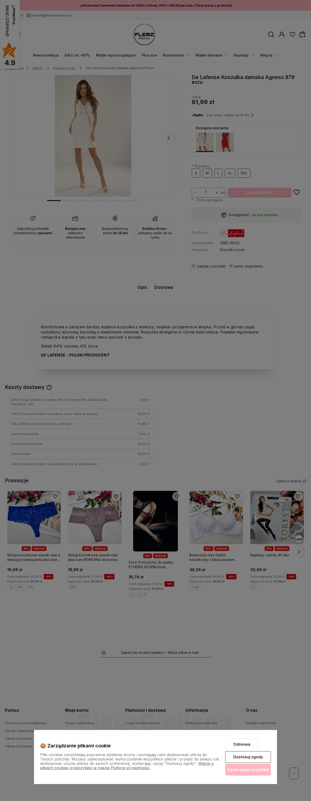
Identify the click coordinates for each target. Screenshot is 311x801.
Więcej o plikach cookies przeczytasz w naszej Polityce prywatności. (127, 765)
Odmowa (241, 744)
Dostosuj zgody (248, 756)
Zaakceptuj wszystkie (248, 769)
